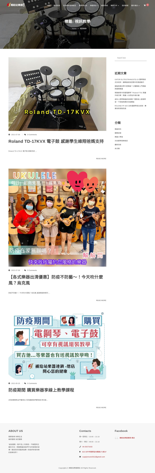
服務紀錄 (118, 133)
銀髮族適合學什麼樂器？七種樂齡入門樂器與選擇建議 (130, 87)
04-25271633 (87, 447)
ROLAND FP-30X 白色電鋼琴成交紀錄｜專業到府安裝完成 (130, 107)
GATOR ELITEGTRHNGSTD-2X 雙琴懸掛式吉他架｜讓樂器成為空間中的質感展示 (130, 81)
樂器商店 (93, 5)
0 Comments (32, 134)
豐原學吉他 (83, 5)
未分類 (117, 148)
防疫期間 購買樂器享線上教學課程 (41, 390)
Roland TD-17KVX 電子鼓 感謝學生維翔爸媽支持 (56, 141)
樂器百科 (114, 5)
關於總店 (134, 5)
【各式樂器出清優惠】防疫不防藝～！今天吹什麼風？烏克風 (55, 280)
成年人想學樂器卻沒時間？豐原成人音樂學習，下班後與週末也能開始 (130, 100)
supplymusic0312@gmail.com (93, 457)
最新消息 (57, 5)
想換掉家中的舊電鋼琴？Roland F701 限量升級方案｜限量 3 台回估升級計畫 (130, 94)
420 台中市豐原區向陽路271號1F (94, 452)
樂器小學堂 (119, 137)
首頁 (49, 5)
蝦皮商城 (104, 5)
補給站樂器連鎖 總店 (127, 438)
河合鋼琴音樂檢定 (69, 5)
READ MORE (101, 159)
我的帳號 (125, 5)
